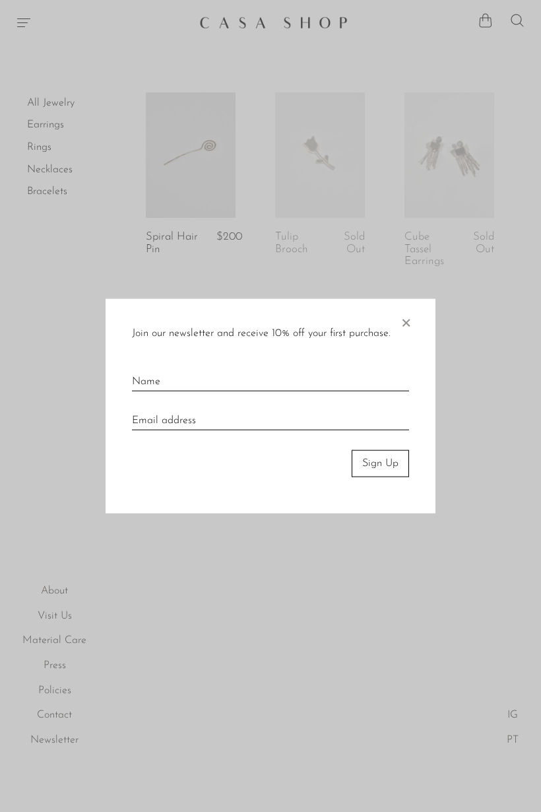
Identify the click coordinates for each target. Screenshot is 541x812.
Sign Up (380, 463)
